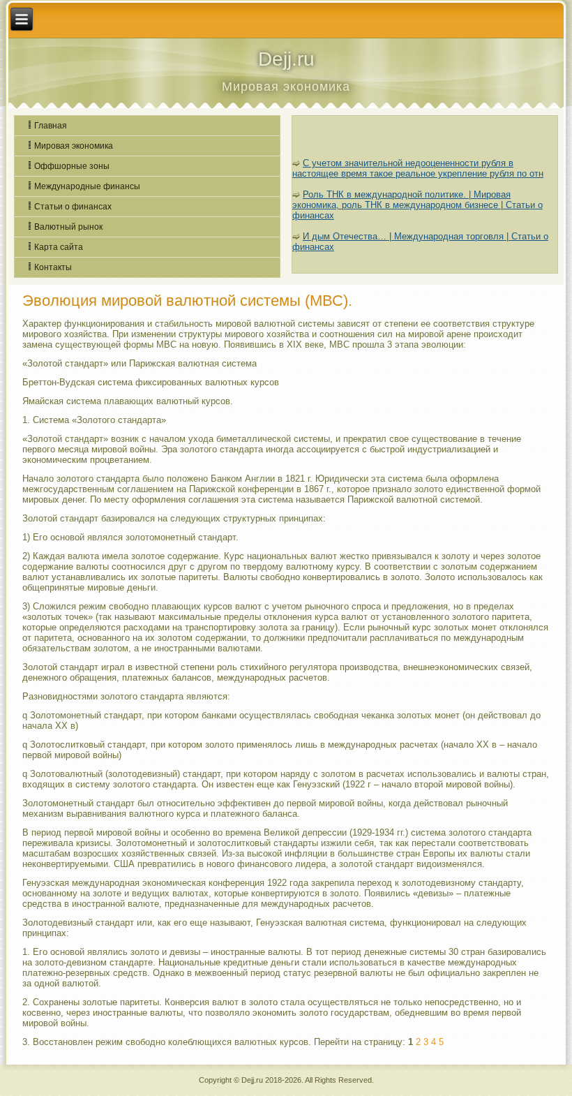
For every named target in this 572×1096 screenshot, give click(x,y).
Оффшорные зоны (72, 166)
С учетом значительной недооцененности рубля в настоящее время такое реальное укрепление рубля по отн (417, 168)
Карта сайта (58, 247)
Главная (50, 126)
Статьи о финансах (73, 207)
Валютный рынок (68, 227)
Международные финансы (87, 186)
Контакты (53, 267)
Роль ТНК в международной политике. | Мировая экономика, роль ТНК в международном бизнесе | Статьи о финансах (417, 205)
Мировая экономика (73, 146)
